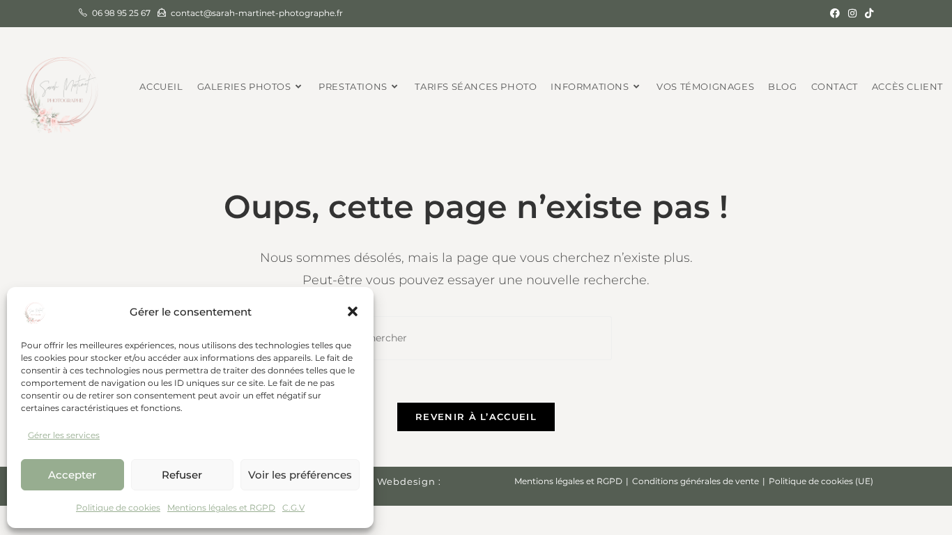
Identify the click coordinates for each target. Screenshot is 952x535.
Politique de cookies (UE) (821, 481)
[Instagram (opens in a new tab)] (852, 13)
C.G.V (293, 507)
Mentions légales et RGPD (221, 507)
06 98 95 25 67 (121, 13)
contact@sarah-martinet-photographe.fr (257, 13)
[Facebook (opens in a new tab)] (835, 13)
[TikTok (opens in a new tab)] (867, 13)
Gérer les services (64, 435)
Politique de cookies (118, 507)
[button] (353, 311)
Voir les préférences (300, 474)
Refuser (182, 474)
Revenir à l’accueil (476, 416)
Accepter (72, 474)
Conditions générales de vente (695, 481)
